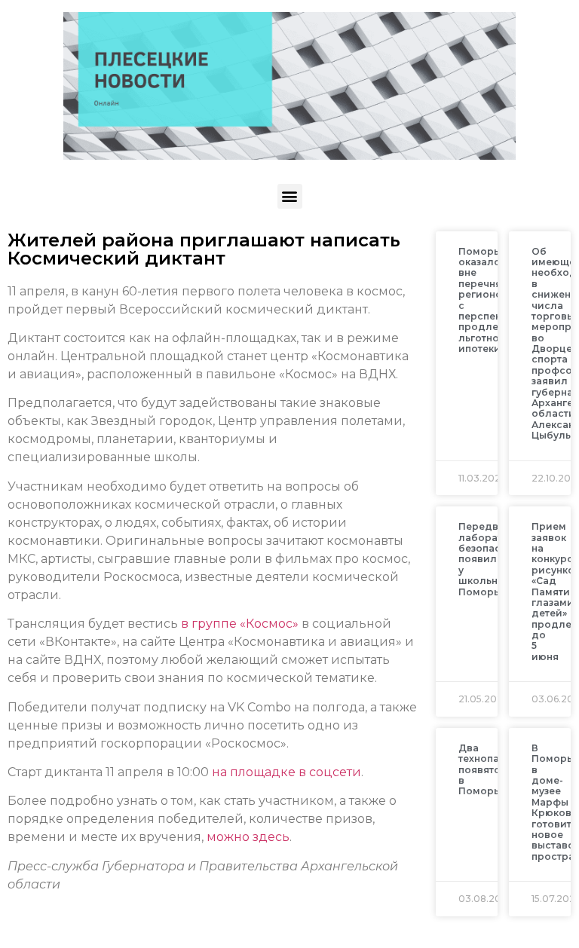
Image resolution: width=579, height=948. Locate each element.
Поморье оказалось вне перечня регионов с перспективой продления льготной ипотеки (495, 300)
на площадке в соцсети (286, 772)
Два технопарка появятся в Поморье (487, 769)
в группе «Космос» (240, 623)
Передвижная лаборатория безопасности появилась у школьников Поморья (495, 559)
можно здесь (248, 837)
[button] (289, 196)
